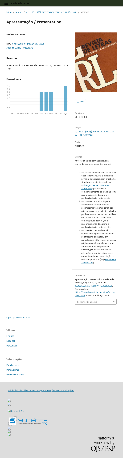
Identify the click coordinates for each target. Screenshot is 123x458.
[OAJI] (9, 428)
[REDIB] (9, 404)
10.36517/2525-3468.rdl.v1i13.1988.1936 (93, 285)
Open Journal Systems (18, 317)
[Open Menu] (6, 3)
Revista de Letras (20, 3)
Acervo (19, 12)
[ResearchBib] (16, 411)
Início (9, 12)
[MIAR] (9, 399)
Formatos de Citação (87, 301)
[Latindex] (9, 435)
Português (11, 345)
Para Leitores (12, 365)
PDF (81, 101)
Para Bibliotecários (15, 374)
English (10, 335)
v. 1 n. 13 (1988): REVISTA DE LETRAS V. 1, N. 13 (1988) (51, 12)
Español (10, 340)
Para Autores (12, 369)
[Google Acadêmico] (9, 432)
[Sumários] (27, 425)
